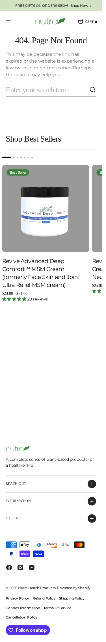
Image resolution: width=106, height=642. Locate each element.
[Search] (92, 89)
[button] (9, 21)
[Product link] (45, 208)
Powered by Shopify (73, 588)
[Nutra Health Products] (51, 21)
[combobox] (47, 90)
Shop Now (79, 5)
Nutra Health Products (37, 588)
